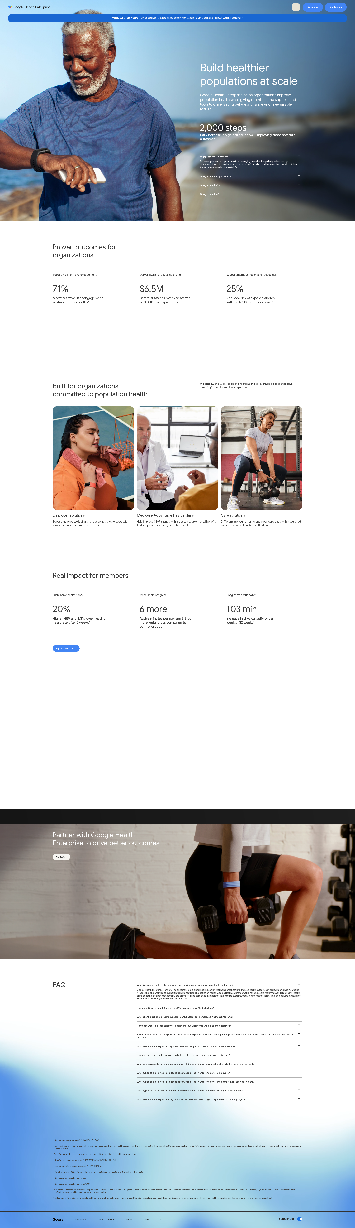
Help (161, 1220)
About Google (81, 1220)
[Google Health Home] (29, 7)
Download (313, 7)
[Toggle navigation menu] (296, 7)
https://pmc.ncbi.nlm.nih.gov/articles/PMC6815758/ (76, 1140)
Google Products (107, 1220)
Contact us (61, 857)
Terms (146, 1220)
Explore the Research (66, 648)
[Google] (58, 1219)
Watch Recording (232, 18)
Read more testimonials (200, 765)
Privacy (129, 1220)
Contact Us (336, 7)
